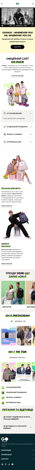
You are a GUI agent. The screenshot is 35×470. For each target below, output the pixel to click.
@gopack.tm (20, 321)
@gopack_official (17, 357)
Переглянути (6, 206)
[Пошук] (33, 3)
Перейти (17, 47)
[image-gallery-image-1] (8, 335)
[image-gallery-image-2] (24, 335)
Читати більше (17, 75)
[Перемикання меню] (2, 3)
